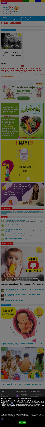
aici (20, 408)
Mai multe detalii (10, 403)
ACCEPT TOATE (22, 422)
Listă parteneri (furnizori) (5, 419)
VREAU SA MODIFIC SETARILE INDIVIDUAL (22, 424)
